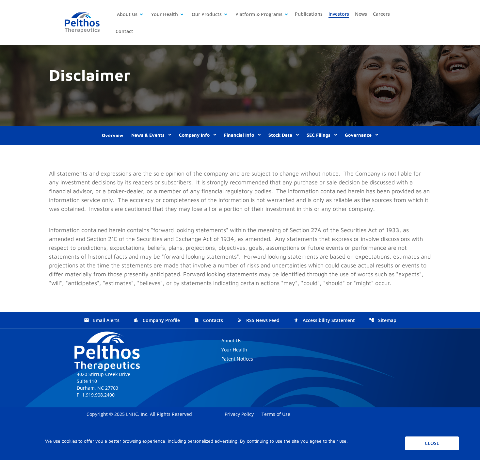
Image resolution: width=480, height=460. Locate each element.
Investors (338, 14)
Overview (112, 135)
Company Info (194, 135)
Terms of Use (277, 414)
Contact (124, 31)
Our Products (207, 14)
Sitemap (382, 320)
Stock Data (280, 135)
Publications (309, 14)
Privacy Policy (240, 414)
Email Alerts (102, 320)
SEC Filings (318, 135)
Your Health (164, 14)
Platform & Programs (258, 14)
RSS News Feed (258, 320)
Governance (358, 135)
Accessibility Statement (324, 320)
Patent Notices (237, 359)
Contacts (208, 320)
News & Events (148, 135)
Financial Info (239, 135)
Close (432, 443)
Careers (381, 14)
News (361, 14)
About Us (127, 14)
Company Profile (157, 320)
